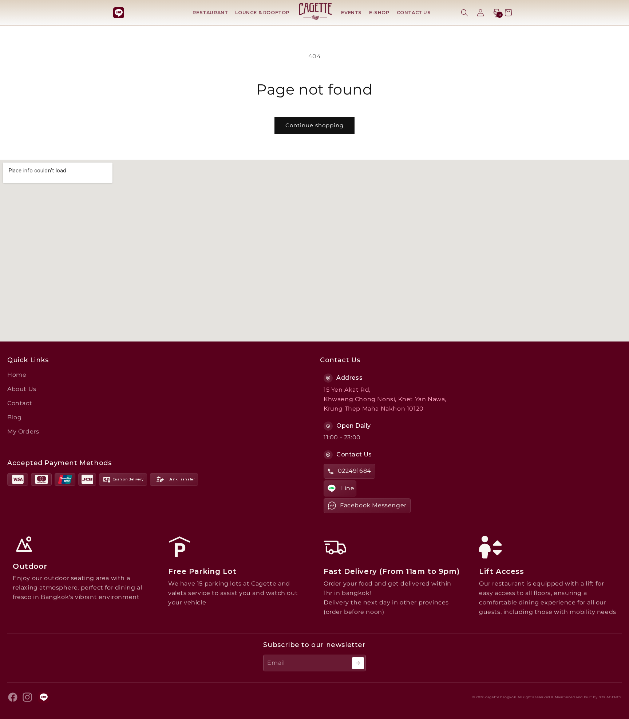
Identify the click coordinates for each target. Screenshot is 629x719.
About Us (21, 389)
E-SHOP (379, 12)
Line (347, 488)
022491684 (354, 470)
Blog (14, 417)
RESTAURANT (210, 12)
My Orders (23, 431)
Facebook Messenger (373, 505)
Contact (19, 403)
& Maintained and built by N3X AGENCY (586, 697)
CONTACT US (414, 12)
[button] (464, 13)
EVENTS (351, 12)
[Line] (118, 12)
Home (16, 374)
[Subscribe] (358, 663)
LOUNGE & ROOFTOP (262, 12)
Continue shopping (314, 125)
